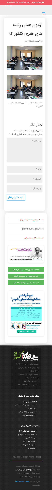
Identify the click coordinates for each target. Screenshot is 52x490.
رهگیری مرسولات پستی (27, 411)
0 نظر (26, 41)
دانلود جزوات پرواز (28, 415)
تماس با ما (31, 448)
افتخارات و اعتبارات (28, 441)
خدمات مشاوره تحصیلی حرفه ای (26, 269)
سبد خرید (31, 408)
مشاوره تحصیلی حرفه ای (26, 434)
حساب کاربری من (29, 401)
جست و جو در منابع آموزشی (25, 404)
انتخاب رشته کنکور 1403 (27, 431)
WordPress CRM (22, 481)
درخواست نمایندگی (28, 444)
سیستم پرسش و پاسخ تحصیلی (26, 282)
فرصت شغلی (30, 437)
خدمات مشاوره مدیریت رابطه (26, 276)
